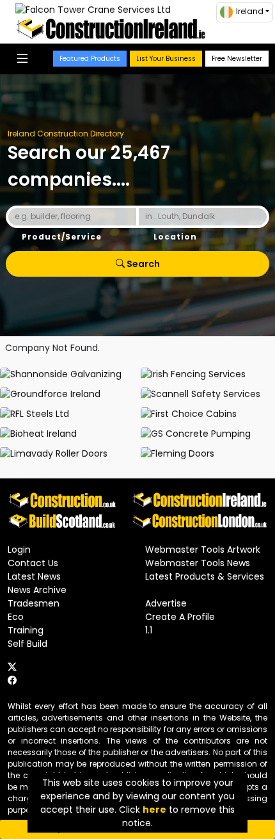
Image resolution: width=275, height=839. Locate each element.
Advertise (166, 603)
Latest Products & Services (204, 576)
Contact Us (33, 563)
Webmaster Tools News (197, 563)
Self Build (27, 643)
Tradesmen (33, 603)
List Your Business (166, 58)
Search (142, 263)
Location (175, 236)
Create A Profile (180, 616)
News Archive (37, 589)
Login (19, 549)
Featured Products (89, 58)
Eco (16, 616)
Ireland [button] (249, 11)
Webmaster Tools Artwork (202, 549)
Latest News (34, 576)
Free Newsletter (237, 58)
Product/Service (62, 236)
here (154, 809)
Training (25, 630)
